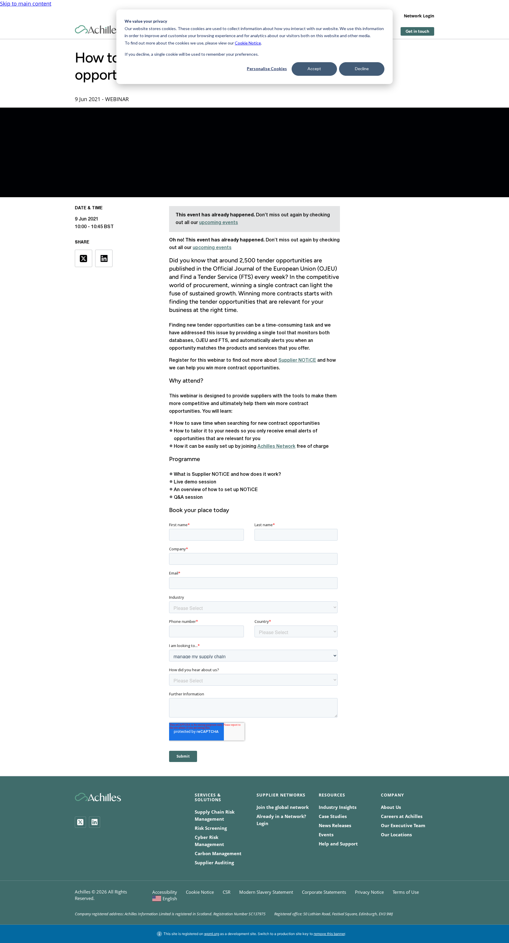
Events (326, 834)
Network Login (419, 16)
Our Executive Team (403, 825)
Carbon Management (218, 853)
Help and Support (338, 844)
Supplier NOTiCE (297, 360)
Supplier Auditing (214, 862)
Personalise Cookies (267, 68)
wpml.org (211, 934)
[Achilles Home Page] (98, 29)
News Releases (335, 825)
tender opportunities (227, 301)
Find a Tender (198, 276)
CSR (226, 892)
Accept (314, 68)
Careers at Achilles (401, 816)
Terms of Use (406, 892)
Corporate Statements (324, 892)
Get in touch (417, 31)
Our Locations (396, 834)
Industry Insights (337, 807)
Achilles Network (276, 447)
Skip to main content (25, 3)
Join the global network (283, 807)
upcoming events (218, 223)
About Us (391, 807)
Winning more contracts (271, 293)
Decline (362, 68)
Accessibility (164, 892)
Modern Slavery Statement (266, 892)
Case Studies (333, 816)
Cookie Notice (248, 42)
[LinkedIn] (94, 822)
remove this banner (329, 934)
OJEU (327, 268)
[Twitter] (80, 822)
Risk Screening (211, 828)
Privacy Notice (369, 892)
